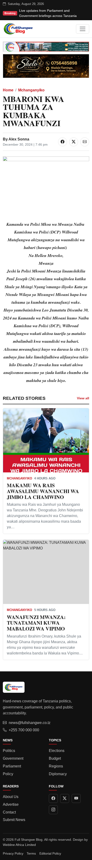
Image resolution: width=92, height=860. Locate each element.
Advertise (11, 804)
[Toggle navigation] (82, 29)
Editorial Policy (50, 853)
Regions (56, 766)
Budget (55, 758)
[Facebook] (53, 798)
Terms (31, 853)
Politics (9, 751)
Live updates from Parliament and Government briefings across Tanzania (48, 13)
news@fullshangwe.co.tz (29, 723)
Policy (8, 774)
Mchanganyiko (31, 90)
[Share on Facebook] (62, 141)
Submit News (14, 820)
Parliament (12, 766)
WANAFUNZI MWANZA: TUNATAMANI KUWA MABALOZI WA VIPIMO (36, 622)
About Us (10, 797)
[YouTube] (76, 798)
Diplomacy (58, 774)
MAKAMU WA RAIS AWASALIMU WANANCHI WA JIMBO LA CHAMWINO (43, 491)
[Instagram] (53, 809)
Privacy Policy (13, 853)
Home (8, 90)
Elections (56, 751)
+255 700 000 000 (24, 730)
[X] (64, 798)
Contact (9, 812)
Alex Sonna (18, 139)
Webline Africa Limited (19, 845)
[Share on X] (73, 141)
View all (83, 398)
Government (13, 758)
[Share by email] (84, 141)
